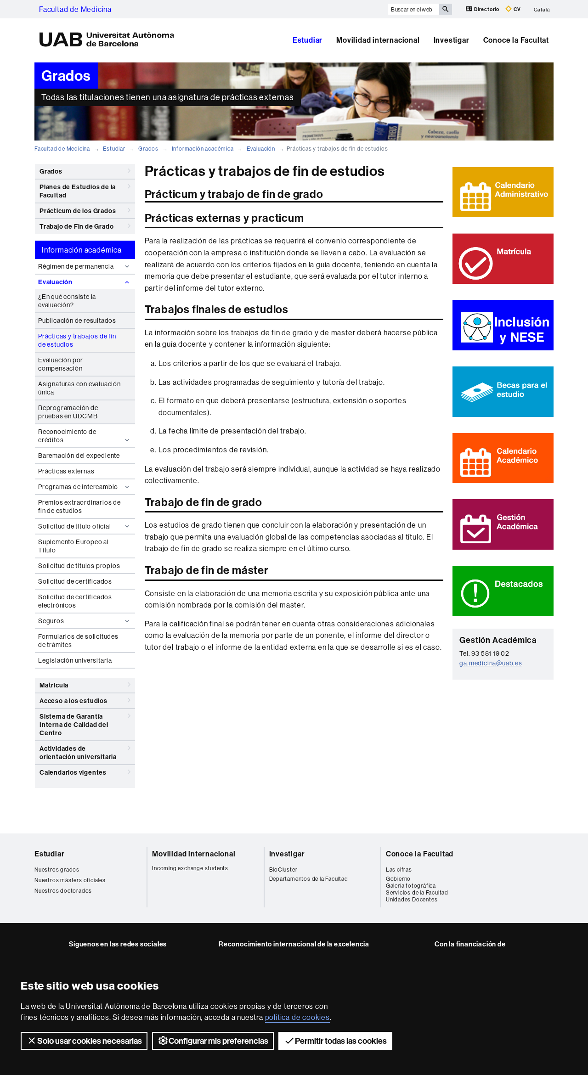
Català (542, 9)
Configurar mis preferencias (218, 1041)
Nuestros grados (56, 869)
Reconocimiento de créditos (67, 436)
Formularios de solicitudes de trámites (78, 640)
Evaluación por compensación (60, 364)
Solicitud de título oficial (74, 526)
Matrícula (54, 685)
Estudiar (307, 40)
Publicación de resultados (77, 320)
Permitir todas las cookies (341, 1041)
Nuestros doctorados (63, 890)
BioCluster (283, 869)
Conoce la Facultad (419, 853)
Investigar (451, 40)
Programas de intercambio (78, 487)
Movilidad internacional (377, 40)
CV (516, 9)
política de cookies (297, 1017)
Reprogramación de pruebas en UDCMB (68, 412)
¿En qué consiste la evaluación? (67, 301)
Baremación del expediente (79, 455)
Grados (148, 148)
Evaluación (261, 148)
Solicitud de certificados (75, 581)
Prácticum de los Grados (78, 211)
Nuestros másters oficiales (70, 880)
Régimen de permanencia (76, 266)
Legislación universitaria (75, 660)
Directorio (487, 9)
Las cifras (399, 869)
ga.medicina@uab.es (490, 663)
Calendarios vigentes (73, 772)
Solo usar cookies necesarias (89, 1041)
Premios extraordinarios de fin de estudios (79, 506)
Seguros (51, 621)
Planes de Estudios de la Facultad (78, 191)
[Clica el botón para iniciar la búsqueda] (445, 9)
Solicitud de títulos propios (79, 566)
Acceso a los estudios (73, 701)
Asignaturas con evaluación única (79, 388)
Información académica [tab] (82, 249)
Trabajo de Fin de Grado (76, 226)
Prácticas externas (66, 471)
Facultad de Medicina (75, 9)
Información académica (203, 148)
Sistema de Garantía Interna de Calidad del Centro (74, 724)
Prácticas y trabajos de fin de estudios (77, 340)
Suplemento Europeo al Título (73, 546)
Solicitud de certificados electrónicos (75, 601)
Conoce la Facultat (516, 40)
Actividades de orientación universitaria (78, 752)
